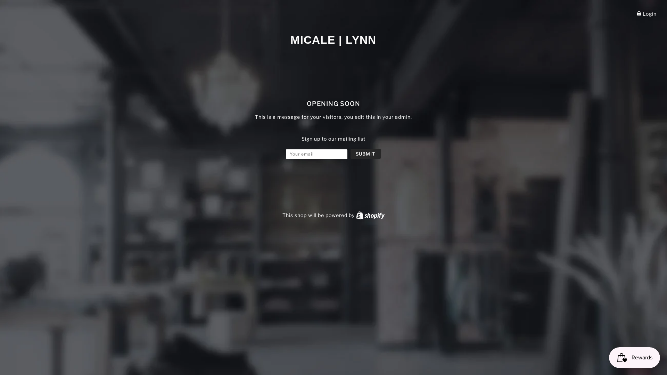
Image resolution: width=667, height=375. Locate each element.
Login (649, 14)
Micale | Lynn (333, 40)
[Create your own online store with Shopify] (370, 215)
